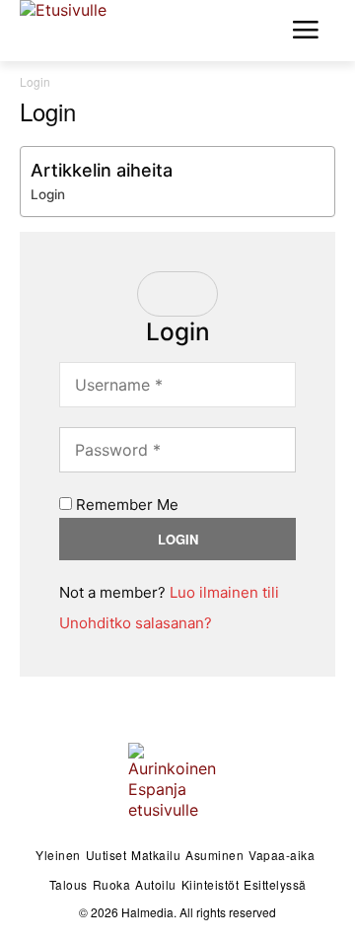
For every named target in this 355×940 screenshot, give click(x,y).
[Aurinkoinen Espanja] (79, 27)
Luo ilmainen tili (224, 592)
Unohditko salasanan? (135, 623)
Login (48, 194)
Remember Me (125, 504)
